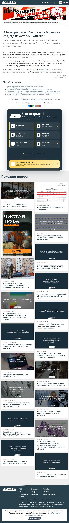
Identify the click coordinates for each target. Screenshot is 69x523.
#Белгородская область (28, 99)
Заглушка (34, 494)
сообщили (15, 57)
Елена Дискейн (61, 75)
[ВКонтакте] (29, 106)
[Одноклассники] (38, 106)
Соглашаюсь (35, 518)
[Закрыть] (67, 26)
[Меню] (67, 3)
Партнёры (46, 489)
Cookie (21, 511)
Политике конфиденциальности (44, 506)
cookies (34, 502)
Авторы (33, 492)
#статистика (14, 99)
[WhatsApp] (33, 106)
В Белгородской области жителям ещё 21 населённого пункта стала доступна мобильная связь (33, 91)
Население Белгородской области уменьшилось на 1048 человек (25, 86)
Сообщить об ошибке (23, 495)
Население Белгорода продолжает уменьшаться (20, 88)
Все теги (22, 492)
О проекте (34, 489)
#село (41, 99)
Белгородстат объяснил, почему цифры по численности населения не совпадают (29, 89)
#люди (57, 99)
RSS (20, 489)
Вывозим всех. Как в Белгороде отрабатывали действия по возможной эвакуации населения (32, 93)
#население (49, 99)
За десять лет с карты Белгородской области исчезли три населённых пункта (28, 94)
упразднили (46, 70)
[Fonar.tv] (8, 2)
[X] (31, 106)
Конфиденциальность (50, 494)
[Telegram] (36, 106)
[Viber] (40, 106)
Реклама (46, 492)
